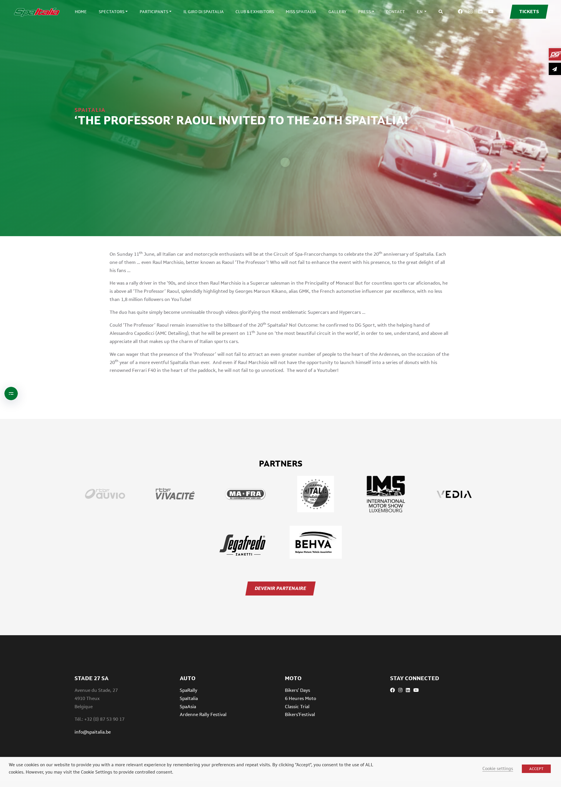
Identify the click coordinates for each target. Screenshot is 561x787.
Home (81, 11)
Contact (395, 11)
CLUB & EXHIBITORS (255, 11)
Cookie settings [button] (497, 768)
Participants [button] (154, 11)
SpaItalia (189, 698)
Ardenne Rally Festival (203, 714)
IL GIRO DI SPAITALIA (203, 11)
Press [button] (364, 11)
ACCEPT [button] (536, 768)
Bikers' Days (297, 690)
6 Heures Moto (300, 698)
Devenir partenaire (280, 588)
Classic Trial (297, 706)
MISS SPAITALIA (301, 11)
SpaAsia (188, 706)
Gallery (337, 11)
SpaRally (188, 690)
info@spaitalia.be (93, 732)
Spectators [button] (111, 11)
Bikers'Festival (300, 714)
